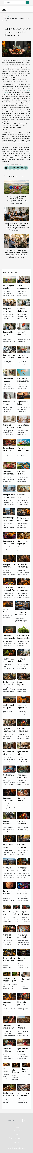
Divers (9, 16)
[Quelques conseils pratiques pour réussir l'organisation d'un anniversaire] (23, 792)
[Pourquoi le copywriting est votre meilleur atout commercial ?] (23, 699)
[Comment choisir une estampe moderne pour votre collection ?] (23, 326)
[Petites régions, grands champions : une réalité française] (16, 187)
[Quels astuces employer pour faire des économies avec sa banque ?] (9, 1087)
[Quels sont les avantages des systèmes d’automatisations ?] (22, 605)
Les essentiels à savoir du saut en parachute (9, 960)
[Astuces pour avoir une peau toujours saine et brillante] (16, 974)
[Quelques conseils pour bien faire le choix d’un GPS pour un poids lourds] (23, 952)
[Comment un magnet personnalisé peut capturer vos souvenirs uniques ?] (9, 372)
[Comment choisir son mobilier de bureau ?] (23, 653)
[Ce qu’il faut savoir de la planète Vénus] (9, 885)
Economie (16, 1127)
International (16, 1131)
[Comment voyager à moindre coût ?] (9, 996)
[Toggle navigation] (4, 9)
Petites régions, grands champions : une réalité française (16, 197)
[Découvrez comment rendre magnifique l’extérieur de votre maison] (9, 815)
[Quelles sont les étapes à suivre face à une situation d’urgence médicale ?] (16, 907)
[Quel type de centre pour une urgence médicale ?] (26, 907)
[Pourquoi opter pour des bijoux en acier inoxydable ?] (9, 488)
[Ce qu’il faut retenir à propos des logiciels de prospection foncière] (9, 862)
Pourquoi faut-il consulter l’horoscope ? (9, 566)
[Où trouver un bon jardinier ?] (6, 1064)
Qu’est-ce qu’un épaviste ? (7, 611)
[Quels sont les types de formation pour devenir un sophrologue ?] (9, 769)
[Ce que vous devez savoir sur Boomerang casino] (23, 885)
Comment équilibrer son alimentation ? (22, 730)
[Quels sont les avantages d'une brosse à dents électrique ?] (25, 974)
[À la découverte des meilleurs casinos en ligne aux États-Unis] (23, 1087)
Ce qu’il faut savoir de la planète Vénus (8, 893)
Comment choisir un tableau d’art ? (8, 937)
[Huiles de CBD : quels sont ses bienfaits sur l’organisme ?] (9, 653)
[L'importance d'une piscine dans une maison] (23, 769)
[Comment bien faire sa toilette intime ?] (23, 629)
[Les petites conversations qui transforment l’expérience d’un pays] (16, 241)
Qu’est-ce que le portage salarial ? (22, 543)
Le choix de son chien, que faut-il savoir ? (23, 566)
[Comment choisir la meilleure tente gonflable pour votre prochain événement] (23, 465)
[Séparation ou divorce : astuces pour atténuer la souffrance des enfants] (9, 745)
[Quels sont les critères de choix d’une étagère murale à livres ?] (23, 745)
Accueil (3, 16)
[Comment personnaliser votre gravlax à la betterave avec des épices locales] (9, 465)
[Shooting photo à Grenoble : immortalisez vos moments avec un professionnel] (9, 395)
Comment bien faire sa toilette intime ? (23, 638)
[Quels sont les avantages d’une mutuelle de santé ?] (23, 1042)
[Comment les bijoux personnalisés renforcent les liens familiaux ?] (9, 326)
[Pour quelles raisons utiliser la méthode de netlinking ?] (23, 929)
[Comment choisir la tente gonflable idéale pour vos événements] (23, 442)
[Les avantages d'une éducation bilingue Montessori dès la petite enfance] (23, 419)
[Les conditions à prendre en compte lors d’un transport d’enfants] (23, 581)
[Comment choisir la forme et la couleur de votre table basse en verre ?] (23, 303)
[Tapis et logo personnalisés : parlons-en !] (9, 581)
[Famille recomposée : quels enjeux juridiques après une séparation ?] (16, 214)
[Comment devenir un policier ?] (23, 838)
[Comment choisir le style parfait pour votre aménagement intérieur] (9, 419)
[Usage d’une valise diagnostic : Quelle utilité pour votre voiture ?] (9, 838)
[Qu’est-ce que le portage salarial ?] (23, 535)
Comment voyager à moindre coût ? (9, 1004)
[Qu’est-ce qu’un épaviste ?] (8, 604)
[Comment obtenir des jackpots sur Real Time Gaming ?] (23, 815)
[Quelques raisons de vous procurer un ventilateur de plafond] (9, 722)
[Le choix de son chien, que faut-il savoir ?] (23, 558)
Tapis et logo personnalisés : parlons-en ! (9, 590)
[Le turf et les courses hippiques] (7, 907)
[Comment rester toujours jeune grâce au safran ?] (9, 535)
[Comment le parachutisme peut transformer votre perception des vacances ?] (23, 372)
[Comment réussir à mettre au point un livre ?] (9, 629)
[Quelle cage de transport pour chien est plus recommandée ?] (23, 512)
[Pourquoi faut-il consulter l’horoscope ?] (9, 558)
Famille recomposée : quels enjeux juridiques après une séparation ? (16, 224)
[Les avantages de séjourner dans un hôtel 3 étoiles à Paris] (9, 512)
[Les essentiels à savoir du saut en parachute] (9, 952)
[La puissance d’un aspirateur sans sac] (23, 862)
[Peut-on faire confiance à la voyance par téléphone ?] (26, 1064)
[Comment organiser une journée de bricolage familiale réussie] (23, 488)
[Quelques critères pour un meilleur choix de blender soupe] (6, 974)
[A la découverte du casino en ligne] (16, 1065)
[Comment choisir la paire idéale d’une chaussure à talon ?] (9, 1019)
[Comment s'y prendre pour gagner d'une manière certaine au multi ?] (9, 792)
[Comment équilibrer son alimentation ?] (23, 722)
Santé (16, 1134)
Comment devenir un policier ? (21, 847)
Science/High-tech (16, 1138)
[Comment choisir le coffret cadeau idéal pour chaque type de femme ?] (23, 349)
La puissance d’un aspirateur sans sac (23, 870)
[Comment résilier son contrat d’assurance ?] (9, 1042)
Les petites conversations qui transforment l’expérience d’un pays (16, 251)
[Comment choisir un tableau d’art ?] (9, 929)
